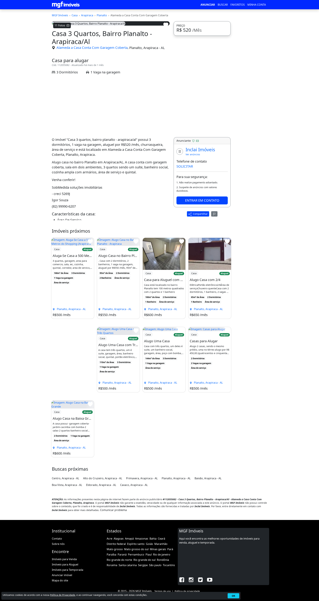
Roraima (112, 565)
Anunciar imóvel (62, 575)
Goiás (149, 544)
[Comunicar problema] (214, 214)
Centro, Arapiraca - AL (65, 478)
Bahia (153, 538)
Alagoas (119, 538)
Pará (170, 549)
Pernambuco (136, 554)
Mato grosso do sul (136, 549)
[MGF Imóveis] (66, 4)
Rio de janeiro (161, 554)
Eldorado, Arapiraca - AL (101, 485)
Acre (109, 538)
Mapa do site (60, 580)
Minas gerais (158, 549)
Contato (57, 538)
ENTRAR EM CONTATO (202, 200)
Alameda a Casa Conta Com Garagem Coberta (92, 47)
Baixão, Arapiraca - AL (208, 478)
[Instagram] (191, 579)
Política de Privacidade (62, 595)
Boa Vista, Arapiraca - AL (67, 485)
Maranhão (160, 544)
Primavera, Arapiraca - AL (142, 478)
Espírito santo (136, 544)
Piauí (149, 554)
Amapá (129, 538)
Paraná (122, 554)
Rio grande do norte (119, 560)
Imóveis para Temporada (67, 570)
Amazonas (141, 538)
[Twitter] (200, 579)
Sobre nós (58, 544)
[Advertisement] (111, 106)
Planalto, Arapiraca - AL (147, 47)
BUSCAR (223, 4)
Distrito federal (116, 544)
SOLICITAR (184, 166)
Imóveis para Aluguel (65, 564)
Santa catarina (128, 565)
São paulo (155, 565)
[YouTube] (209, 579)
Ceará (161, 538)
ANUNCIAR (208, 4)
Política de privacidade (187, 591)
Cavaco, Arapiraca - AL (134, 485)
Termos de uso (162, 591)
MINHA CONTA (256, 4)
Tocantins (169, 565)
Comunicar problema (113, 510)
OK (233, 595)
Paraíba (111, 554)
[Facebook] (181, 579)
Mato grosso (115, 549)
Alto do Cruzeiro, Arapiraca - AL (102, 478)
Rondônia (163, 560)
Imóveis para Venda (64, 559)
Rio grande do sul (144, 560)
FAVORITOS (237, 4)
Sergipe (143, 565)
